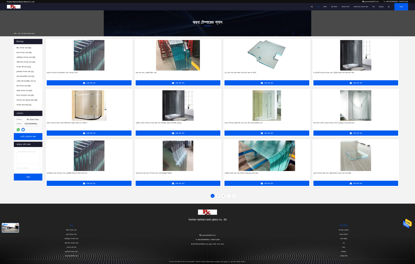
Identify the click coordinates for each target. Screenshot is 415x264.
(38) (25, 57)
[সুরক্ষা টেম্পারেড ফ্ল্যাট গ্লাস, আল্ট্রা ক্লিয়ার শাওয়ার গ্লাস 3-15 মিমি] (355, 155)
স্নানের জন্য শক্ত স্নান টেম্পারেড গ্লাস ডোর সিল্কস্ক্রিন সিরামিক (154, 173)
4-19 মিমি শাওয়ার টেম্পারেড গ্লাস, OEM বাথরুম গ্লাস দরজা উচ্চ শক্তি (333, 73)
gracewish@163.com (371, 1)
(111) (23, 67)
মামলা (343, 247)
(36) (24, 52)
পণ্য (318, 7)
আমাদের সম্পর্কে (345, 7)
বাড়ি (312, 7)
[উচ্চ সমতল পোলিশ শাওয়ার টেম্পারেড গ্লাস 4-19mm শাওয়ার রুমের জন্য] (355, 105)
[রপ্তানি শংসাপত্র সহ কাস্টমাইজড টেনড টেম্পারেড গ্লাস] (89, 55)
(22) (25, 62)
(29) (25, 95)
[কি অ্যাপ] (18, 129)
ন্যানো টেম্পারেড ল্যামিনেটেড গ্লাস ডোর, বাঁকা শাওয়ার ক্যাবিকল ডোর (243, 123)
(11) (25, 71)
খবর (344, 243)
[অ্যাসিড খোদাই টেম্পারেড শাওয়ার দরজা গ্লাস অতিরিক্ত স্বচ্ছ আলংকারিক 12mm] (178, 105)
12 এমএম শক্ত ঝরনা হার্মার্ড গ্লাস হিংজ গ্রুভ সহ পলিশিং (240, 73)
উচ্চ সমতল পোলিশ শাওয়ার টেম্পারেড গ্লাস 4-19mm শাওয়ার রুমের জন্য (333, 123)
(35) (23, 86)
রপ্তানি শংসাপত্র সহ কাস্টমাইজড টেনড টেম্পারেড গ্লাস (62, 73)
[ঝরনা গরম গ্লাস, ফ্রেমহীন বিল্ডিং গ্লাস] (178, 55)
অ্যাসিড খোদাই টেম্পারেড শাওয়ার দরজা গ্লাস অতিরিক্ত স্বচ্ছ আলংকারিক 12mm (158, 123)
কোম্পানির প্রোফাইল (344, 230)
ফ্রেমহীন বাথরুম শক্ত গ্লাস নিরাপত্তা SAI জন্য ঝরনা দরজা (241, 173)
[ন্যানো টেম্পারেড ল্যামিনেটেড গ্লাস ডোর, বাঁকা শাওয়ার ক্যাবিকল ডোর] (266, 105)
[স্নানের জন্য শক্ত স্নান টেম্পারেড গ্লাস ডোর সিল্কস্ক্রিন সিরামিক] (178, 155)
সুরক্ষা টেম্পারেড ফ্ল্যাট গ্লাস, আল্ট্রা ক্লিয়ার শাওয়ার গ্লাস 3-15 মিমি (332, 173)
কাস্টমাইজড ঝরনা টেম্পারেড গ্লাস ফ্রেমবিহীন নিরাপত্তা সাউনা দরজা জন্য (67, 173)
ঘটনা (373, 7)
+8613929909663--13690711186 (396, 1)
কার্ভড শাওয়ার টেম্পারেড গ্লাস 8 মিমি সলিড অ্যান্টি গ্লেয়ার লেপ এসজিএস (67, 123)
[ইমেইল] (23, 129)
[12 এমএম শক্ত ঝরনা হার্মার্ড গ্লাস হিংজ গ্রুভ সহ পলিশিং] (266, 55)
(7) (26, 81)
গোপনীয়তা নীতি (343, 256)
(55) (23, 48)
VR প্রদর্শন (334, 7)
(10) (25, 76)
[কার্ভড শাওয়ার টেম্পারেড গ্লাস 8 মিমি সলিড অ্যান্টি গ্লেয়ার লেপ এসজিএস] (89, 105)
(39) (26, 100)
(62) (24, 90)
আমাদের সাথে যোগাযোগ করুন (361, 7)
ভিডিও (325, 7)
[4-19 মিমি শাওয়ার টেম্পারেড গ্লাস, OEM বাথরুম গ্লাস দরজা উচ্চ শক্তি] (355, 55)
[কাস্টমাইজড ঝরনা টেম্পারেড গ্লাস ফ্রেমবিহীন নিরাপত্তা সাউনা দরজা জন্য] (89, 155)
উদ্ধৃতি (401, 7)
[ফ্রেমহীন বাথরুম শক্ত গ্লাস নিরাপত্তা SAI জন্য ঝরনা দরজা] (266, 155)
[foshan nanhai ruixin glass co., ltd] (14, 6)
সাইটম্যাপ (343, 251)
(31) (23, 105)
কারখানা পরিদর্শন (344, 234)
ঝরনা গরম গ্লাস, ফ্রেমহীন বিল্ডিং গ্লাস (146, 73)
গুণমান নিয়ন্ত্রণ (343, 238)
